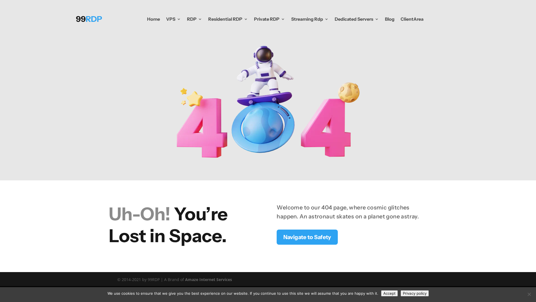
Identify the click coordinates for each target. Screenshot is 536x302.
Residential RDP (225, 19)
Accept (389, 293)
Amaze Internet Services (208, 279)
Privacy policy (415, 293)
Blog (389, 19)
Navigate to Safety (307, 237)
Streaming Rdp (307, 19)
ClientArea (412, 19)
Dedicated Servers (354, 19)
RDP (192, 19)
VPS (170, 19)
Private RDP (266, 19)
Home (153, 19)
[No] (529, 294)
